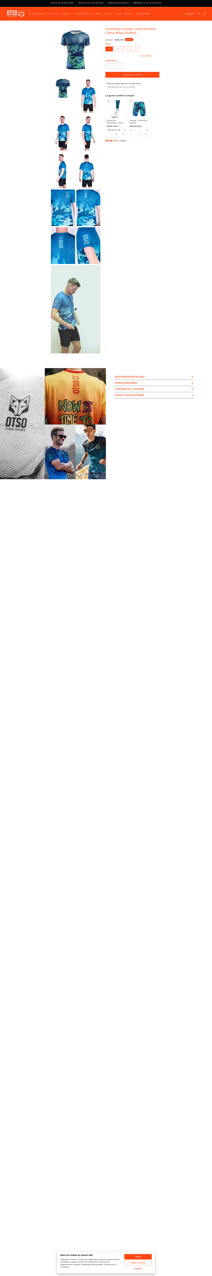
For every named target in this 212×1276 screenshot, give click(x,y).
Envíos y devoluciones (154, 395)
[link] (116, 108)
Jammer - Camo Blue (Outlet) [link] (138, 121)
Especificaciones (154, 383)
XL (136, 49)
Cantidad (110, 60)
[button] (39, 13)
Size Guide (145, 55)
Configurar (138, 1268)
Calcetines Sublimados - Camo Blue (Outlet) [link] (115, 121)
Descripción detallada (154, 377)
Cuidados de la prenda (154, 389)
